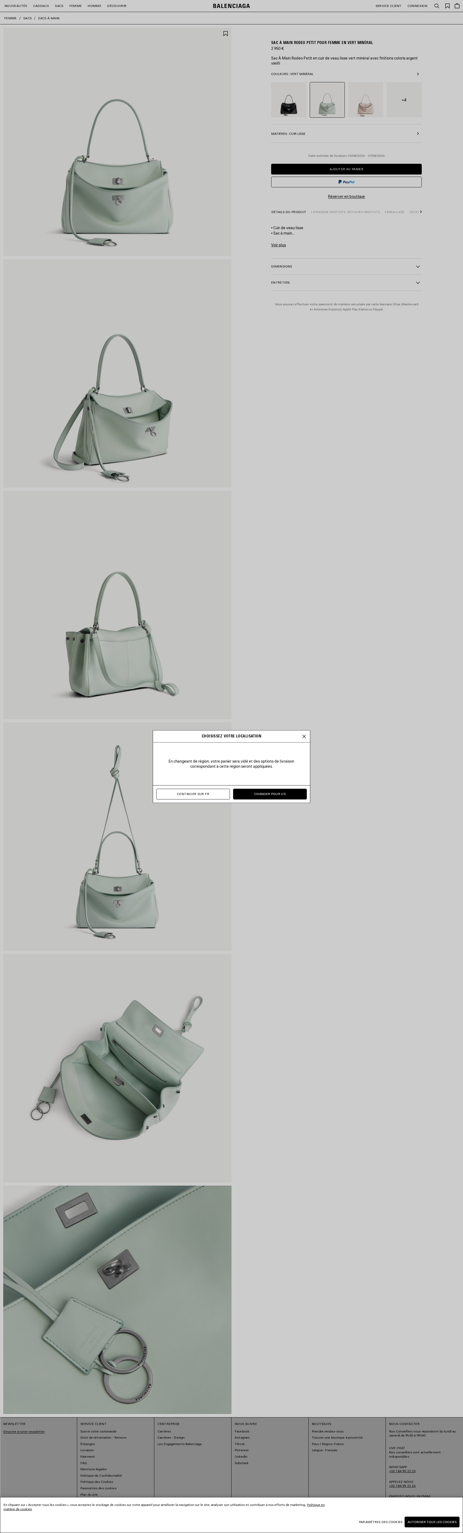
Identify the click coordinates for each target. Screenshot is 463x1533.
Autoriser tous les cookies (432, 1522)
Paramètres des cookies (380, 1522)
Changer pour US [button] (270, 794)
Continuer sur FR (193, 794)
